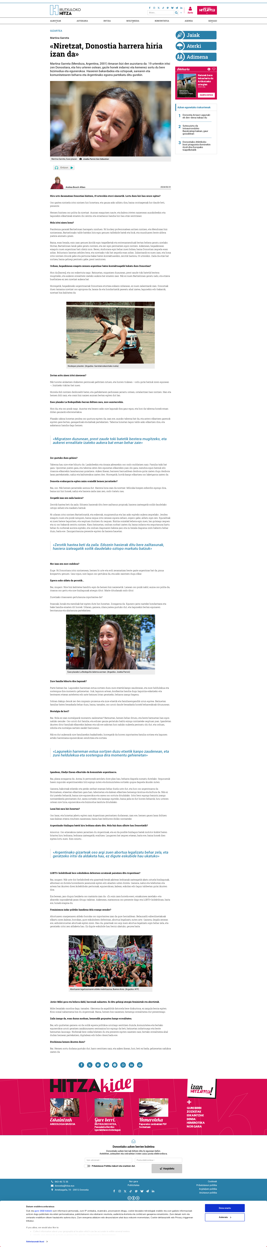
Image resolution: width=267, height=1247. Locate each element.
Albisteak (55, 20)
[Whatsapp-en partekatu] (123, 1065)
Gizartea (56, 30)
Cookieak (212, 1181)
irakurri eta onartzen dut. (113, 1166)
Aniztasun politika (208, 1192)
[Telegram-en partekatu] (115, 1065)
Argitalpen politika (208, 1189)
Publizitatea (133, 1185)
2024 (162, 187)
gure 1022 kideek (43, 1211)
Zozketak (194, 1111)
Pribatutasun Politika (101, 1166)
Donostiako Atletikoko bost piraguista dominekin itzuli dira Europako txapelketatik (197, 146)
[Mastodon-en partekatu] (98, 1065)
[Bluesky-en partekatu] (106, 1065)
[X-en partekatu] (89, 1065)
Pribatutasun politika (206, 1185)
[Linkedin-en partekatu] (131, 1065)
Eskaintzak (195, 1115)
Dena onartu (225, 1208)
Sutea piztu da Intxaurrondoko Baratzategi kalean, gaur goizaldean (195, 129)
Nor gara (194, 1126)
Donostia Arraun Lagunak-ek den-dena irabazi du (197, 116)
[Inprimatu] (140, 1065)
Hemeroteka (196, 1122)
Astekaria (82, 20)
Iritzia (107, 20)
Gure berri (194, 1108)
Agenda (189, 20)
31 (170, 187)
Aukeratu (223, 1217)
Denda (191, 1119)
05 (167, 187)
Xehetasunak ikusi (35, 1241)
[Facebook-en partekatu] (81, 1065)
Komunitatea (162, 20)
